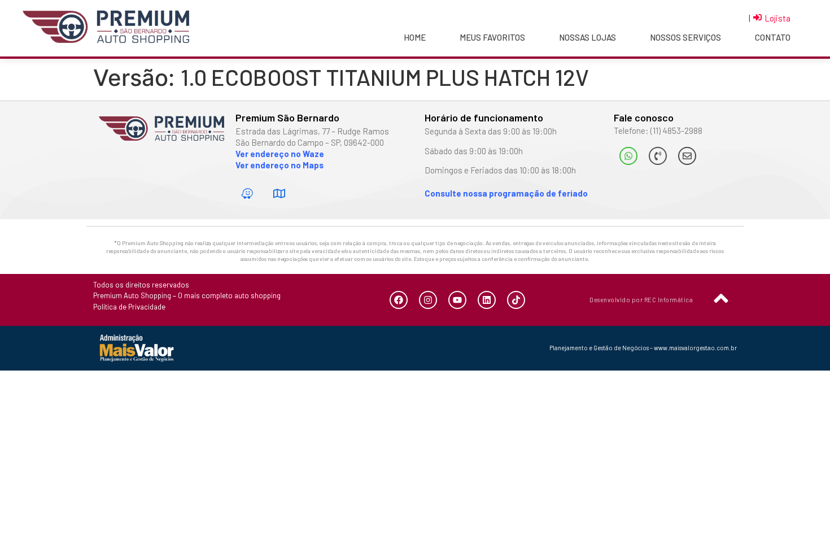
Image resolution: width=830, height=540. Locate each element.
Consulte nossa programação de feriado (506, 193)
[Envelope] (687, 156)
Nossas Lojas (587, 37)
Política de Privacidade (129, 306)
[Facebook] (399, 300)
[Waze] (247, 194)
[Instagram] (428, 300)
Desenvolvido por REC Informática (641, 299)
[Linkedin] (487, 300)
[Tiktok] (516, 300)
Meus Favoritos (492, 37)
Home (415, 37)
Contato (772, 37)
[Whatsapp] (628, 156)
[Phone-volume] (658, 156)
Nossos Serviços (685, 37)
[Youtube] (457, 300)
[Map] (279, 194)
